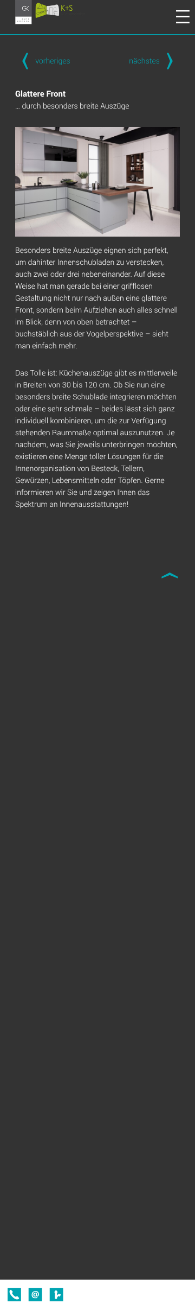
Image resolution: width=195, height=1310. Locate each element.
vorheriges (52, 60)
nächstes (144, 60)
